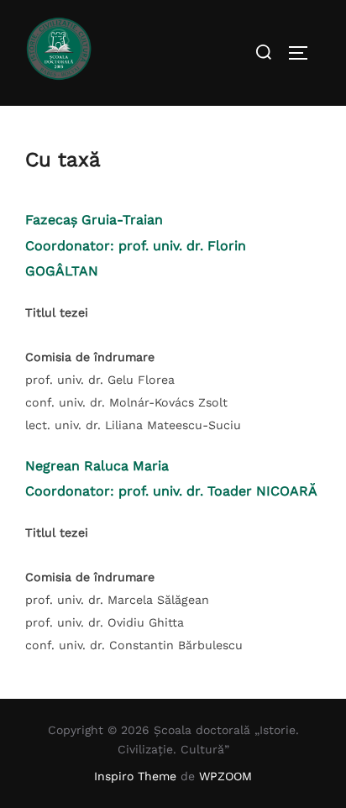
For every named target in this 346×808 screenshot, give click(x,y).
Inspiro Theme (135, 776)
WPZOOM (225, 776)
